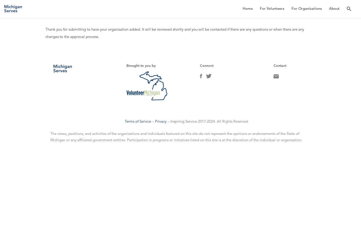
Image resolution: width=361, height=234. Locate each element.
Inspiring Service (183, 121)
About (334, 8)
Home (248, 8)
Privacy (161, 121)
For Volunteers (272, 8)
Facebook (201, 77)
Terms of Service (138, 121)
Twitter (208, 77)
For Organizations (307, 8)
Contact (276, 77)
